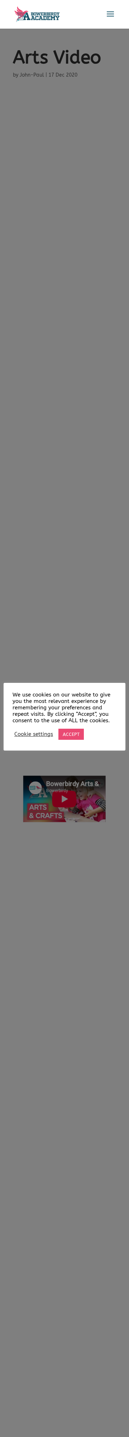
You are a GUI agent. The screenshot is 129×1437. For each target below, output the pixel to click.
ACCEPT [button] (71, 734)
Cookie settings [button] (33, 734)
